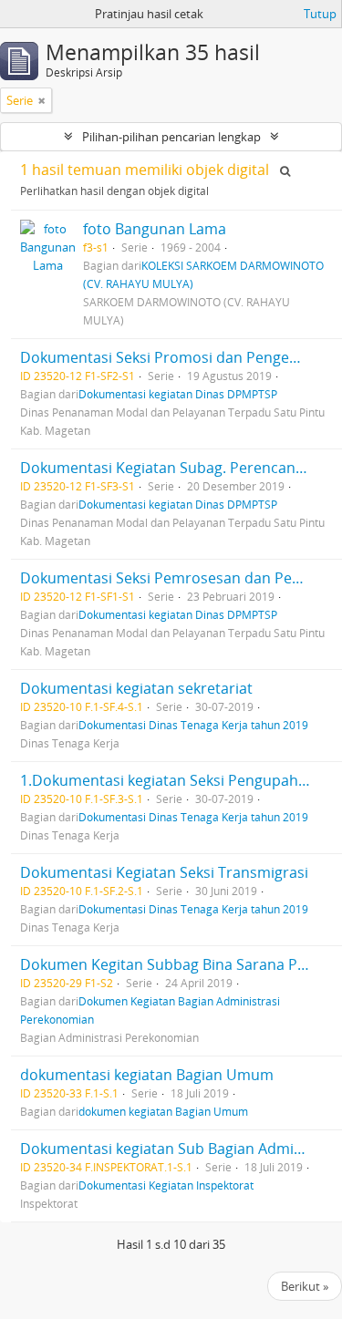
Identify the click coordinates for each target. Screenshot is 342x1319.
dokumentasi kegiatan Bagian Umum (147, 1075)
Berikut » (304, 1286)
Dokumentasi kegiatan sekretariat (136, 688)
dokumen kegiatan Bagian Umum (163, 1111)
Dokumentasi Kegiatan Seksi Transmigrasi (164, 872)
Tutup (320, 13)
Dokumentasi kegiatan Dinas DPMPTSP (177, 393)
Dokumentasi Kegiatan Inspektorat (166, 1185)
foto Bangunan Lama (154, 229)
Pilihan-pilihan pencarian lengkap (171, 137)
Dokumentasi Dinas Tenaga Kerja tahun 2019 (193, 724)
